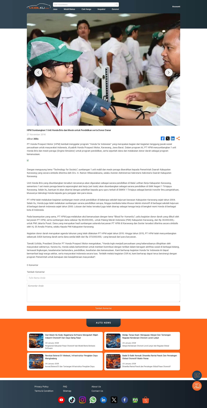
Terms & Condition (43, 391)
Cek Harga (86, 9)
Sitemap (67, 391)
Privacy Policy (41, 386)
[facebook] (163, 138)
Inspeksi (101, 9)
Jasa (55, 9)
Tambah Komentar (103, 308)
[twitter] (168, 138)
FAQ (65, 386)
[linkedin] (173, 138)
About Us (96, 386)
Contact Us (97, 391)
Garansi (115, 9)
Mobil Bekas (69, 9)
